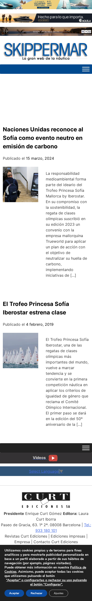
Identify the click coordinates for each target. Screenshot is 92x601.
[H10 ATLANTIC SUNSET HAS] (46, 34)
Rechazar (36, 593)
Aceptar (14, 593)
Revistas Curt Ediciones (26, 536)
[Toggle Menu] (86, 69)
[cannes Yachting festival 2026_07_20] (46, 7)
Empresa (22, 541)
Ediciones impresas (68, 536)
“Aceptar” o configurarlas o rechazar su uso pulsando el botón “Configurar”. (46, 582)
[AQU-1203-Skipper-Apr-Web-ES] (46, 21)
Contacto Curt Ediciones (55, 541)
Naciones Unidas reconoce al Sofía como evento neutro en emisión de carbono (43, 138)
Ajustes (58, 593)
